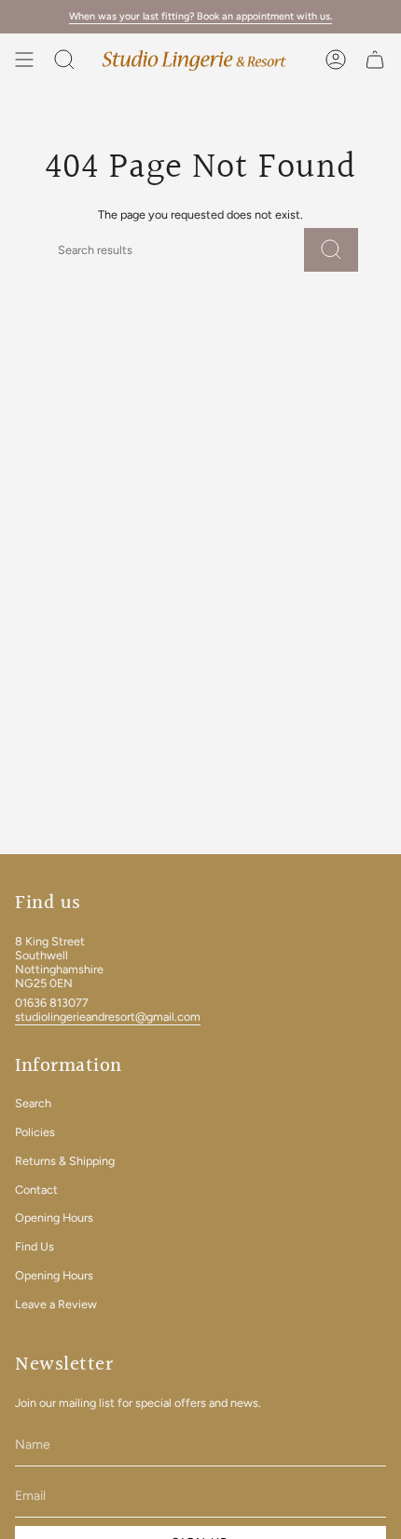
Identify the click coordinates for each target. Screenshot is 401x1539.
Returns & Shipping (65, 1161)
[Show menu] (24, 59)
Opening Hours (54, 1218)
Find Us (34, 1246)
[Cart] (374, 59)
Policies (35, 1132)
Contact (36, 1190)
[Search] (331, 250)
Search (33, 1103)
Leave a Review (56, 1304)
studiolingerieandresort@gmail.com (107, 1017)
